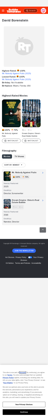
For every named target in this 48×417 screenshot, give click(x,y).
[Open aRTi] (43, 11)
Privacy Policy (8, 377)
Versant (22, 372)
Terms (9, 375)
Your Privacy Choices (24, 404)
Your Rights (8, 383)
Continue (24, 412)
